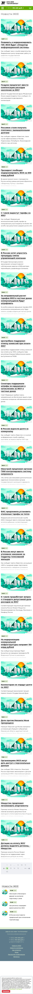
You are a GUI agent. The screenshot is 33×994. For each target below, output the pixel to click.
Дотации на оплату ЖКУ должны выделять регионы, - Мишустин (15, 845)
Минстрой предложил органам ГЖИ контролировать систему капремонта (16, 471)
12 (7, 868)
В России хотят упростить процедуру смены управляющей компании (14, 255)
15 (18, 868)
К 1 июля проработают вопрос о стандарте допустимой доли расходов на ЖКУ (16, 599)
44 (25, 868)
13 (10, 868)
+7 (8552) (14, 8)
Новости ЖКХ (10, 886)
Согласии (19, 989)
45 (7, 872)
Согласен (6, 991)
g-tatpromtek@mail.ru (16, 942)
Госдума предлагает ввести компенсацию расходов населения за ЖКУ (14, 87)
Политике (12, 989)
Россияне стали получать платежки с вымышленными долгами (15, 130)
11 (25, 865)
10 (22, 865)
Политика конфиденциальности (16, 934)
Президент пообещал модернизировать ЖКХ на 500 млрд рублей (16, 172)
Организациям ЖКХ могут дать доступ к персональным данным (15, 763)
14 (14, 868)
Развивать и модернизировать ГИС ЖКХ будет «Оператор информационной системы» (16, 45)
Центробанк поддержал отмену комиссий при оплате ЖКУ (16, 343)
